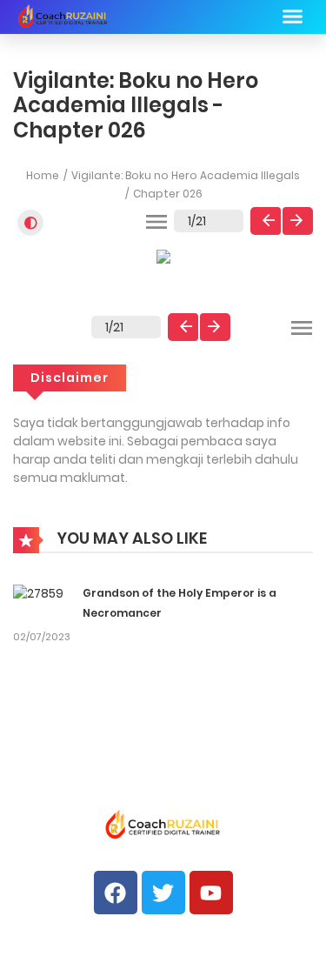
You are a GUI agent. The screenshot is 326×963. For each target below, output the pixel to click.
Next (298, 221)
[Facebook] (115, 892)
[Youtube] (211, 892)
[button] (292, 16)
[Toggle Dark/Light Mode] (30, 223)
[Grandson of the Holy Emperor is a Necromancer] (38, 592)
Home (42, 175)
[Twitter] (163, 892)
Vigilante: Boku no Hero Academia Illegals (185, 175)
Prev (265, 221)
